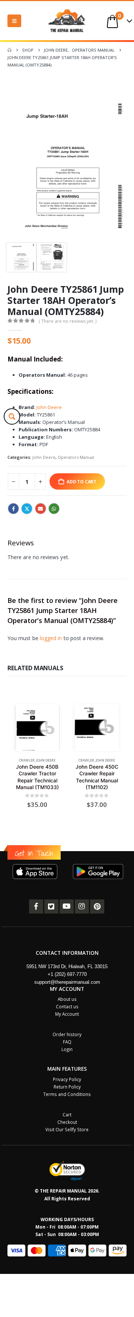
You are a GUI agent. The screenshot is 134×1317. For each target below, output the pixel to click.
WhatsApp (54, 509)
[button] (14, 20)
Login (67, 1049)
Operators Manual (76, 457)
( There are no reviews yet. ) (67, 321)
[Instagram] (82, 906)
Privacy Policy (67, 1079)
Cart (67, 1114)
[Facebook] (36, 906)
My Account (67, 1014)
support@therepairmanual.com (67, 982)
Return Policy (67, 1087)
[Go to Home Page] (9, 50)
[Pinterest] (97, 906)
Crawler (27, 760)
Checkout (67, 1122)
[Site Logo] (67, 21)
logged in (51, 638)
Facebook (13, 509)
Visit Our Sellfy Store (67, 1129)
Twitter (27, 509)
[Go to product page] (37, 727)
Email (41, 509)
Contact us (67, 1006)
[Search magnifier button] (12, 416)
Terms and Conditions (67, 1094)
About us (67, 999)
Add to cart (81, 481)
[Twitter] (51, 906)
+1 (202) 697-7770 (67, 974)
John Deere (49, 407)
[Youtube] (67, 906)
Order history (67, 1034)
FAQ (67, 1042)
